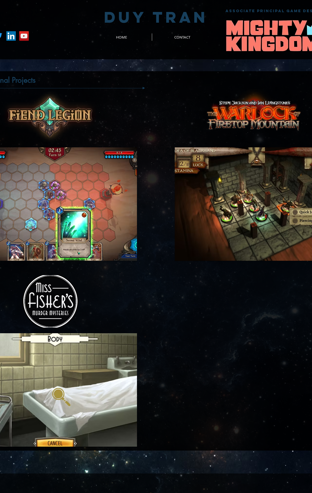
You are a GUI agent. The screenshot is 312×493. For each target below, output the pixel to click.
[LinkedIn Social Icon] (11, 36)
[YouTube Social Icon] (24, 36)
